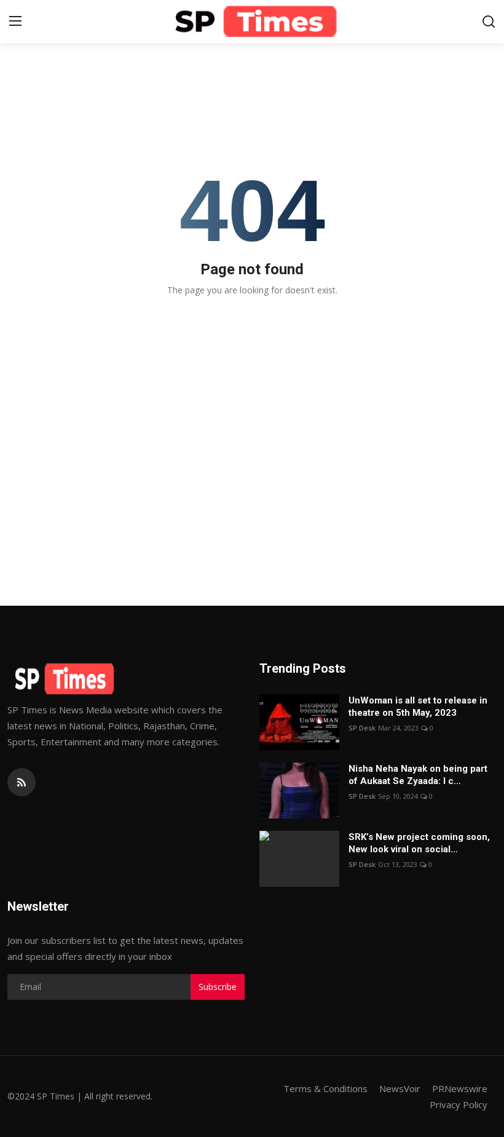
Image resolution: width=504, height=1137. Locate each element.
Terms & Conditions (325, 1088)
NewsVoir (399, 1088)
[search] (488, 21)
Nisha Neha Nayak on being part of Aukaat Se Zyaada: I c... (417, 774)
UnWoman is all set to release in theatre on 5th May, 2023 (417, 706)
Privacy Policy (458, 1104)
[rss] (21, 782)
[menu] (15, 21)
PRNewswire (459, 1088)
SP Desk (362, 727)
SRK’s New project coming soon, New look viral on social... (419, 843)
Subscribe (218, 986)
